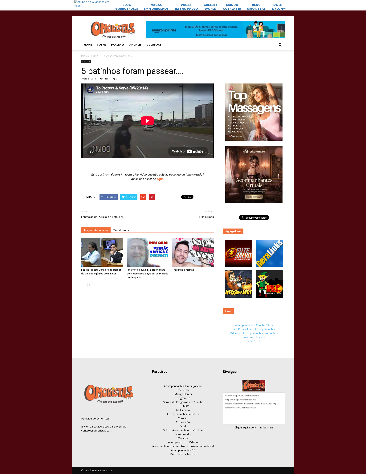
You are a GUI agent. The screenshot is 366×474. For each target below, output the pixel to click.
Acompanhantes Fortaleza (183, 414)
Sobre (101, 44)
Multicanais (183, 410)
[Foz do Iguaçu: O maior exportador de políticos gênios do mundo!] (102, 252)
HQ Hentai (183, 390)
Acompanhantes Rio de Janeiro (183, 386)
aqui (160, 179)
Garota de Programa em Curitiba (183, 402)
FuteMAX (183, 406)
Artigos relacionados (95, 230)
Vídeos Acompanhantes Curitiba (183, 430)
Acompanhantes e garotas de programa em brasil (183, 446)
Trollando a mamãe (183, 269)
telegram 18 (183, 398)
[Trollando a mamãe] (193, 252)
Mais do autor (121, 230)
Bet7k (183, 426)
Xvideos (183, 438)
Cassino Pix (183, 422)
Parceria (117, 44)
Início (84, 56)
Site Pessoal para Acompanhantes (254, 329)
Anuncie (135, 44)
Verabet (183, 418)
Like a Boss (206, 217)
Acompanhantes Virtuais (183, 442)
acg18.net (254, 341)
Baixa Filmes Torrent (183, 454)
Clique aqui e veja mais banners (253, 427)
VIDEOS (94, 56)
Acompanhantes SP (183, 450)
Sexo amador (183, 434)
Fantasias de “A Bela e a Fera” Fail (102, 217)
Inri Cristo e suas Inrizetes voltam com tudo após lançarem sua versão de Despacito (147, 273)
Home (88, 44)
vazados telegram (254, 337)
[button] (280, 45)
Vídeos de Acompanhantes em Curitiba (254, 333)
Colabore (154, 44)
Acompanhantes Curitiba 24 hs (254, 325)
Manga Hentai (183, 394)
